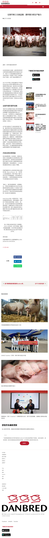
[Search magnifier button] (2, 6)
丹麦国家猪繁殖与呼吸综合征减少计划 (11, 325)
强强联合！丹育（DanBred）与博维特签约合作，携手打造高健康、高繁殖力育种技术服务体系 (40, 127)
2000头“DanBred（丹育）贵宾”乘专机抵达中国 (40, 106)
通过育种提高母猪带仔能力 (8, 386)
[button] (43, 6)
